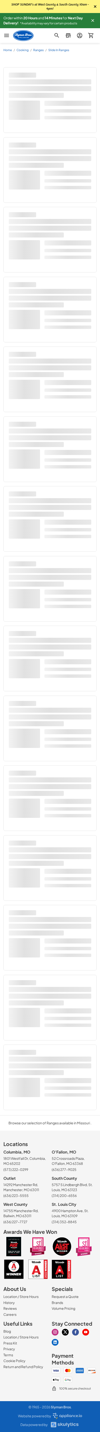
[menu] (6, 35)
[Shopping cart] (91, 35)
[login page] (79, 35)
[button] (92, 20)
